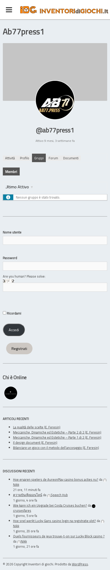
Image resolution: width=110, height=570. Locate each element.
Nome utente (12, 232)
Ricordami (13, 313)
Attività (10, 158)
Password (10, 257)
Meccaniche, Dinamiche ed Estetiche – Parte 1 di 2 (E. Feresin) (57, 437)
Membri (11, 171)
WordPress (80, 564)
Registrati (19, 348)
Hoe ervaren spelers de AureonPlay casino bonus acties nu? (55, 479)
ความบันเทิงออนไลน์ (27, 494)
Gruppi (39, 158)
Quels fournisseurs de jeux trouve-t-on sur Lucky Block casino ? (59, 536)
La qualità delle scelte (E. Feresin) (36, 427)
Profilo (24, 158)
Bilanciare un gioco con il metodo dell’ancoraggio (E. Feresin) (56, 447)
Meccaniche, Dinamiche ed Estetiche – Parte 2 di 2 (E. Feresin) (57, 432)
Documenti (71, 158)
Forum (53, 158)
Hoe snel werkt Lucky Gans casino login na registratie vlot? (54, 520)
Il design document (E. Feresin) (35, 442)
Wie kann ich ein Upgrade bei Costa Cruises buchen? (50, 505)
